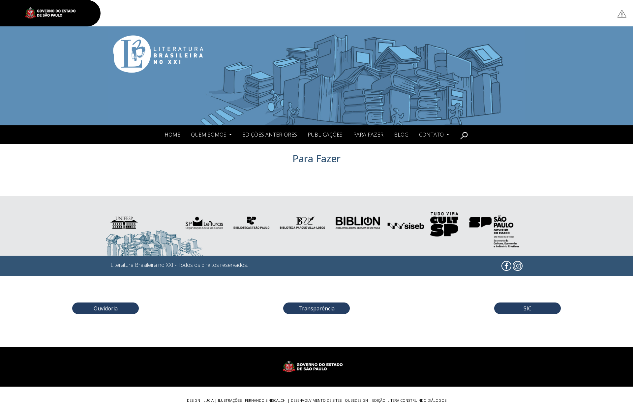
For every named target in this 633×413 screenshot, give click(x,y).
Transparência (316, 308)
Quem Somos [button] (209, 134)
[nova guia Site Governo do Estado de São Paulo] (53, 13)
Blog (401, 134)
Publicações (325, 134)
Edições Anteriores (269, 134)
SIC (527, 308)
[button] (464, 134)
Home (172, 134)
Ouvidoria (106, 308)
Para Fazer (368, 134)
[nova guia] (622, 14)
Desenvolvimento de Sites (316, 400)
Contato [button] (432, 134)
